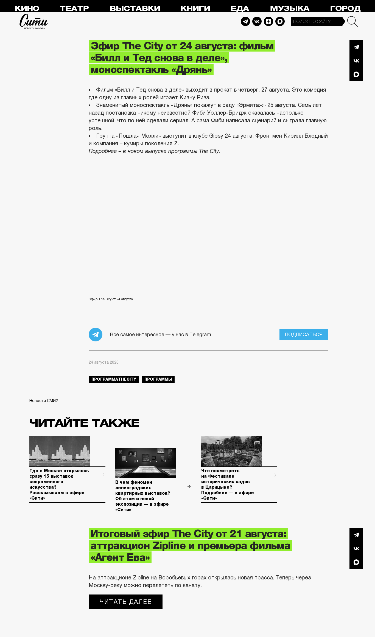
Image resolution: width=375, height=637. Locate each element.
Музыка (289, 9)
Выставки (135, 9)
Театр (74, 9)
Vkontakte (257, 21)
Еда (239, 9)
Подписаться (304, 334)
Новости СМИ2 (43, 400)
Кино (27, 9)
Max (280, 21)
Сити (33, 21)
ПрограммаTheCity (113, 379)
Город (345, 9)
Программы (158, 379)
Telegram (245, 21)
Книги (195, 9)
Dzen (268, 21)
